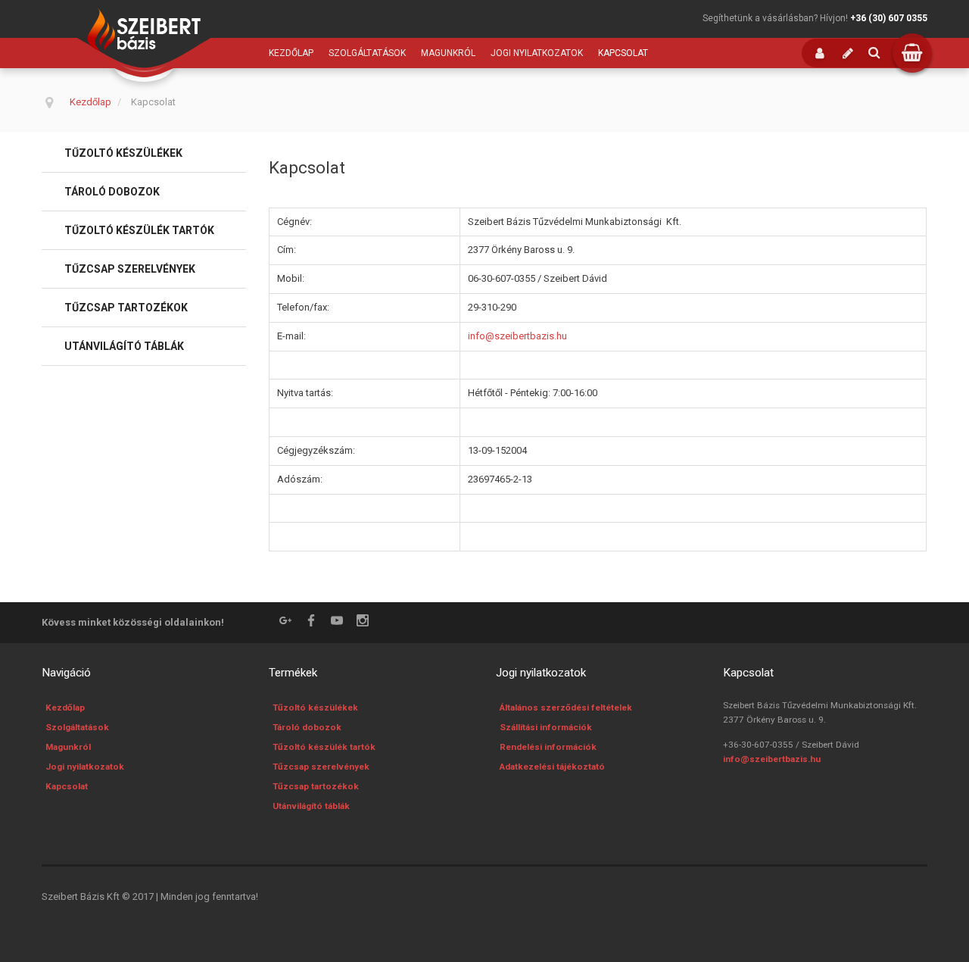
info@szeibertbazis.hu (517, 336)
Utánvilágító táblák (124, 346)
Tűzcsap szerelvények (129, 269)
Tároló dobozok (112, 192)
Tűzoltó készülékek (123, 153)
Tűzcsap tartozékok (126, 307)
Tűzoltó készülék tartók (139, 230)
